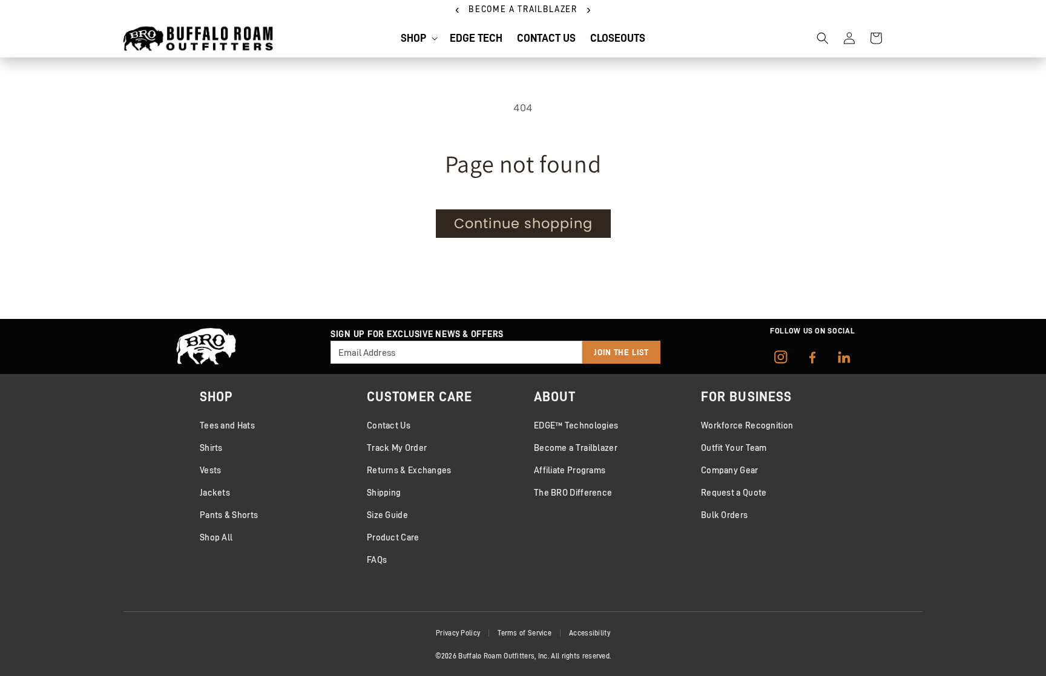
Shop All (216, 537)
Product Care (393, 537)
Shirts (211, 447)
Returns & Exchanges (409, 470)
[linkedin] (844, 357)
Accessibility (589, 632)
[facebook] (812, 357)
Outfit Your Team (734, 447)
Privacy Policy (458, 632)
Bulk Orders (724, 514)
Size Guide (387, 514)
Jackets (215, 492)
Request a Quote (734, 492)
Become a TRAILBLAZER (523, 9)
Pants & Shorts (229, 514)
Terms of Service (524, 632)
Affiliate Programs (569, 470)
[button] (417, 38)
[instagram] (781, 357)
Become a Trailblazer (575, 447)
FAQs (377, 559)
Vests (211, 470)
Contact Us (388, 425)
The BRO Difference (573, 492)
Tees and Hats (227, 425)
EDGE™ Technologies (576, 425)
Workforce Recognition (747, 425)
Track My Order (397, 447)
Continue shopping (523, 223)
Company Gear (729, 470)
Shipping (384, 492)
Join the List (621, 352)
